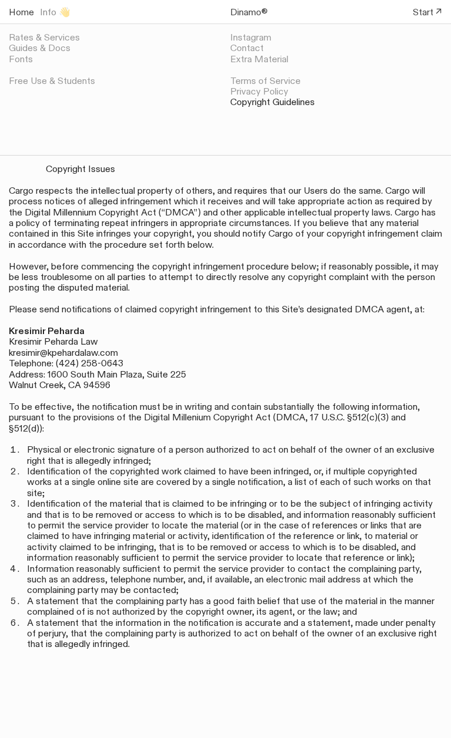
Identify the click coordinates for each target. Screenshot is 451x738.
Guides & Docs (39, 48)
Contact (247, 48)
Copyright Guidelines (272, 102)
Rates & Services (44, 37)
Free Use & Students (52, 81)
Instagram (250, 37)
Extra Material (259, 59)
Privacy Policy (259, 91)
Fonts (21, 59)
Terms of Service (265, 81)
